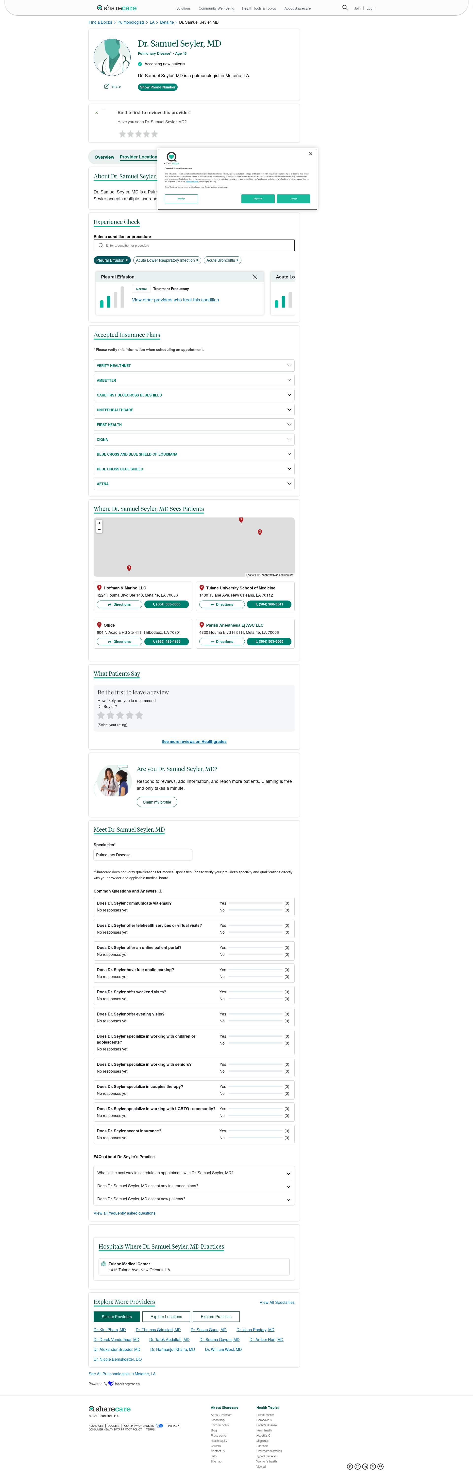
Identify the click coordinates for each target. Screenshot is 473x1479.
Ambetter (106, 380)
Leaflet (250, 575)
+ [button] (99, 523)
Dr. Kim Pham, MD (110, 1329)
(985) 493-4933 (168, 641)
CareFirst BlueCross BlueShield (129, 395)
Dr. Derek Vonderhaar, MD (116, 1339)
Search (345, 7)
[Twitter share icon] (373, 1468)
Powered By (98, 1383)
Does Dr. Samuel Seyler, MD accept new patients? (141, 1199)
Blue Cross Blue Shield (120, 468)
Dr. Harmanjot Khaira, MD (172, 1349)
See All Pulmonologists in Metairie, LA (122, 1373)
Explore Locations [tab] (166, 1316)
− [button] (99, 529)
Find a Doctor (100, 22)
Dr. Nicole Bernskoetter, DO (118, 1359)
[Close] (310, 153)
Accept (293, 198)
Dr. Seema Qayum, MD (220, 1339)
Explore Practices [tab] (216, 1316)
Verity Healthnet (114, 365)
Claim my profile (157, 802)
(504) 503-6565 (168, 604)
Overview (104, 157)
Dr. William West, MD (223, 1349)
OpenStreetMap (268, 575)
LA (152, 22)
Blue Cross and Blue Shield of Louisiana (137, 454)
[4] (146, 133)
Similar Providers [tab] (117, 1316)
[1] (122, 133)
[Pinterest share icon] (380, 1468)
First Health (109, 424)
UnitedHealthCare (115, 409)
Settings (181, 198)
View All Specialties (277, 1302)
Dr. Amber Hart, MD (267, 1339)
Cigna (102, 439)
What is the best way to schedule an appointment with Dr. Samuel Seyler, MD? (165, 1172)
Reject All (258, 198)
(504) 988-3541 (271, 604)
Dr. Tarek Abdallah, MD (169, 1339)
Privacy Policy (192, 181)
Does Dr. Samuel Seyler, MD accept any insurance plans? (147, 1185)
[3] (138, 133)
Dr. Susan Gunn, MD (209, 1329)
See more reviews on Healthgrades (194, 741)
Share (116, 86)
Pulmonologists (131, 22)
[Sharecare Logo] (117, 7)
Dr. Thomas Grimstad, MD (158, 1329)
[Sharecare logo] (143, 1409)
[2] (130, 133)
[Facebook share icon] (350, 1468)
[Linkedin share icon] (365, 1468)
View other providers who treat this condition (175, 299)
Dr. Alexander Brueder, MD (117, 1349)
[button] (160, 891)
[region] (237, 179)
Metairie (167, 22)
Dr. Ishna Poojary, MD (255, 1329)
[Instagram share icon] (357, 1468)
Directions (122, 604)
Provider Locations (140, 157)
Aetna (103, 483)
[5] (155, 133)
